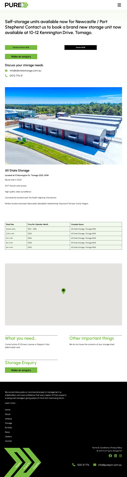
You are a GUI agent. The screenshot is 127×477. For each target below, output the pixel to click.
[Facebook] (110, 455)
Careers (8, 436)
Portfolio (8, 427)
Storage (8, 423)
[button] (63, 291)
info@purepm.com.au (110, 464)
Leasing (8, 418)
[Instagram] (120, 455)
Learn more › (10, 403)
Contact (8, 441)
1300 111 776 (83, 464)
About (7, 414)
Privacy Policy (116, 447)
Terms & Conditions (100, 447)
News (7, 432)
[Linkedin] (115, 455)
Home (7, 410)
